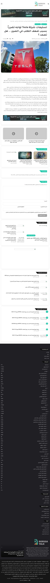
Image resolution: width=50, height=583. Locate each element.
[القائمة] (1, 4)
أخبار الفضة (44, 392)
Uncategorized (45, 490)
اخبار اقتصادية (37, 24)
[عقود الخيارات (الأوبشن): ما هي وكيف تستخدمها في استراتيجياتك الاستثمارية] (20, 240)
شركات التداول (45, 483)
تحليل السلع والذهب (43, 432)
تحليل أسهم (45, 449)
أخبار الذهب (44, 390)
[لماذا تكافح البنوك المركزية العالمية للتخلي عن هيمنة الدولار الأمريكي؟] (43, 283)
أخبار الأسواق (40, 21)
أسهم (46, 405)
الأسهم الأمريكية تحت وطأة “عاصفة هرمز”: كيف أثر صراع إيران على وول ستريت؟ (26, 161)
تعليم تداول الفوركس (42, 475)
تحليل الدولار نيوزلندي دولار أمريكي (39, 422)
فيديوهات (44, 481)
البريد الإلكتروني (43, 206)
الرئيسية (44, 21)
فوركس (47, 352)
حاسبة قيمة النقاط (45, 532)
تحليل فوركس (44, 413)
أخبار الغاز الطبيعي (42, 396)
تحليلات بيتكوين (43, 445)
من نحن (37, 578)
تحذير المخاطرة (33, 578)
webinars (46, 364)
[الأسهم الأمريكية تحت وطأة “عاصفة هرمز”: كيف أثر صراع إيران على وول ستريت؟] (25, 155)
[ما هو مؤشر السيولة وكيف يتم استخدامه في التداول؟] (20, 233)
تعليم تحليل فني (43, 471)
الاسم (45, 201)
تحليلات (46, 411)
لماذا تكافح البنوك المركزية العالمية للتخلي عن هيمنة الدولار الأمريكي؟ (24, 281)
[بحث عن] (48, 4)
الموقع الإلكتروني (20, 206)
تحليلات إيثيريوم (43, 447)
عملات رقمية (46, 358)
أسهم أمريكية (43, 407)
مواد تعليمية (45, 479)
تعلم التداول (46, 460)
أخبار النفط (44, 394)
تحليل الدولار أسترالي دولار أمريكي (39, 420)
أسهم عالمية (46, 356)
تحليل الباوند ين (43, 415)
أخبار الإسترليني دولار (42, 381)
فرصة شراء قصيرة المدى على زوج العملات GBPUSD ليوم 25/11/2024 (25, 323)
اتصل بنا (8, 578)
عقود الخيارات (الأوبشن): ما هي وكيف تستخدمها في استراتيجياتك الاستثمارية (9, 239)
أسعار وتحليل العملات (45, 525)
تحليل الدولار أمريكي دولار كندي (40, 418)
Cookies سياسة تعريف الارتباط (16, 578)
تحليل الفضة (43, 436)
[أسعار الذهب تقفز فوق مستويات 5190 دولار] (9, 155)
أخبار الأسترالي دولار (42, 373)
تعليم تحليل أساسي (42, 473)
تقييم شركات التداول (43, 488)
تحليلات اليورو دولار (42, 426)
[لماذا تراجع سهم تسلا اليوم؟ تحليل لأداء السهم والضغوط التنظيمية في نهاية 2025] (43, 277)
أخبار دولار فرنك (43, 386)
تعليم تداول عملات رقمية (41, 467)
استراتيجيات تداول (45, 458)
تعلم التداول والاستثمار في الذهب (39, 469)
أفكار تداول (46, 454)
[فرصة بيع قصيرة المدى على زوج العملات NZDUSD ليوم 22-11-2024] (43, 331)
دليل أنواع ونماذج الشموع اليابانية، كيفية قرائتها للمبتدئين (11, 227)
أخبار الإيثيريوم (43, 403)
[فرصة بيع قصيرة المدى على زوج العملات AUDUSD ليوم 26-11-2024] (43, 319)
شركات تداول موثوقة (43, 486)
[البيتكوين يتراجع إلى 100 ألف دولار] (43, 289)
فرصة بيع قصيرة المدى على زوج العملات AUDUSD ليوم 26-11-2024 (25, 317)
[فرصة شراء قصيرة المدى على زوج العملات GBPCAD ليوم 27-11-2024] (43, 313)
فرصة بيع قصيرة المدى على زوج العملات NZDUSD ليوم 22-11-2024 (25, 329)
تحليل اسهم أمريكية (43, 451)
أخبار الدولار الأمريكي (42, 384)
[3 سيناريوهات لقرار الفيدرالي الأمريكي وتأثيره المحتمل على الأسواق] (43, 300)
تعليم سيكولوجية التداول (42, 462)
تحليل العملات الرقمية (43, 443)
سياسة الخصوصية (26, 578)
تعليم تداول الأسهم (42, 477)
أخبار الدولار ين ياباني (42, 379)
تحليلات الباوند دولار (42, 428)
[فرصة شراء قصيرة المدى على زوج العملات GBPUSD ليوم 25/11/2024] (43, 325)
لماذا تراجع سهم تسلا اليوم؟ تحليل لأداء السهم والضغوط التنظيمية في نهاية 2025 (22, 275)
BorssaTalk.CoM (32, 576)
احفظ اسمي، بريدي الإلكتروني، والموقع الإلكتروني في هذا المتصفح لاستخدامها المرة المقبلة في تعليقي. (26, 212)
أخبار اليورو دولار (43, 377)
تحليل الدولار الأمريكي (42, 424)
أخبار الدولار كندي (43, 375)
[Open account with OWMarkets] (25, 13)
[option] (12, 547)
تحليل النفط (44, 439)
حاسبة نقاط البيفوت (45, 534)
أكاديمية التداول (44, 464)
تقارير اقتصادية (44, 409)
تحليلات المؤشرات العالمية (42, 441)
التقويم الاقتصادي (46, 523)
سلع (48, 354)
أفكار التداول (47, 496)
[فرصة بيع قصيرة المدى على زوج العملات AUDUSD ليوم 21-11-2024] (43, 337)
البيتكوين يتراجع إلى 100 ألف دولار (32, 287)
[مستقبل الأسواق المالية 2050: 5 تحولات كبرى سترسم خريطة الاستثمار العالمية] (40, 155)
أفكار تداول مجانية (44, 456)
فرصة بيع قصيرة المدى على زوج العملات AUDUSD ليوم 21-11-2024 (25, 335)
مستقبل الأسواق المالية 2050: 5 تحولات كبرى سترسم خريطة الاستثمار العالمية (40, 161)
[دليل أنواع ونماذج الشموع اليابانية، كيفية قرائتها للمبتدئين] (20, 227)
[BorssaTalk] (40, 4)
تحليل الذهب (43, 434)
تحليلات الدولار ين (43, 430)
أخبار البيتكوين (43, 400)
